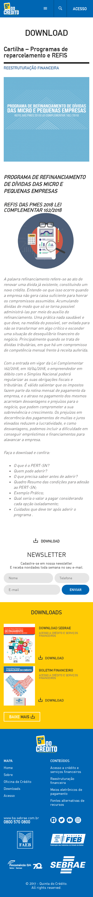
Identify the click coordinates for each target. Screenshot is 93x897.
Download (50, 541)
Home (8, 767)
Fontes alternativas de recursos (67, 802)
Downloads (12, 788)
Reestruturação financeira (31, 68)
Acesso (80, 8)
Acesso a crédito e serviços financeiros (65, 769)
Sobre (8, 774)
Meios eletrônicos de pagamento (66, 791)
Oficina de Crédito (17, 781)
